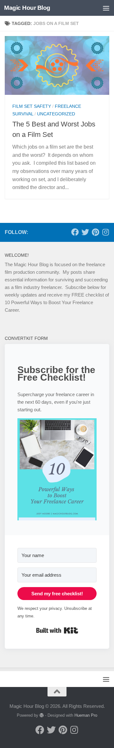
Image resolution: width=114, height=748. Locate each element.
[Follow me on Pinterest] (95, 232)
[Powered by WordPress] (42, 715)
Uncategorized (56, 113)
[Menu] (106, 8)
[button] (57, 470)
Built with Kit (57, 630)
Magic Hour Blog (27, 7)
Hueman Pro (85, 715)
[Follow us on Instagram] (105, 232)
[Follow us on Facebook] (75, 232)
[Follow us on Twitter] (85, 232)
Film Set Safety (31, 106)
